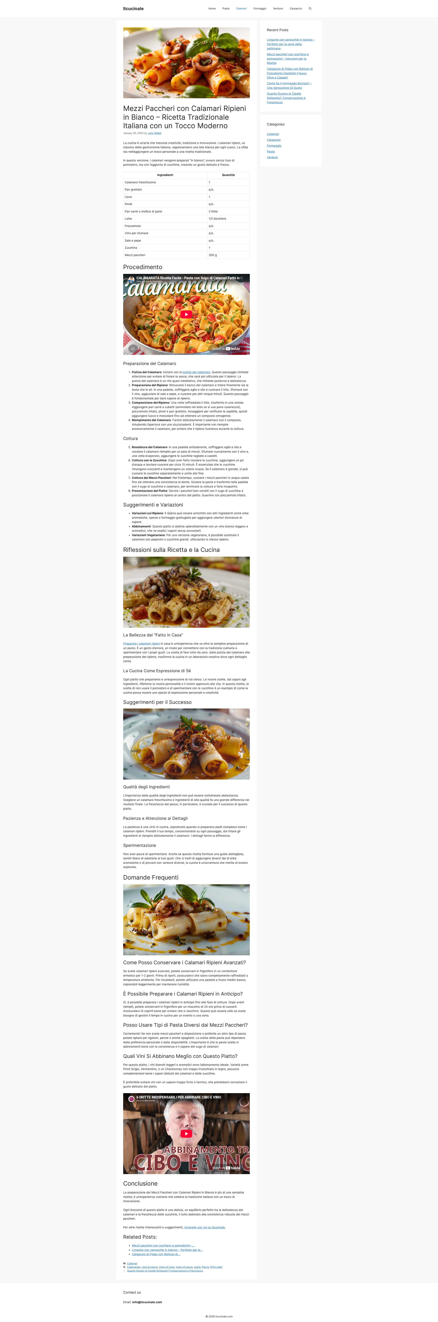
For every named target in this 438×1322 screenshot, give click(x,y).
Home (212, 8)
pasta (197, 1267)
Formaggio (260, 8)
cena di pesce (150, 1267)
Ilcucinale (133, 8)
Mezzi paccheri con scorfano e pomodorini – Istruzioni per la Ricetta (288, 59)
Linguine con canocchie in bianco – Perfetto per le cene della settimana (291, 44)
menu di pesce (184, 1267)
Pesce (205, 1267)
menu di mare (167, 1267)
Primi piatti (216, 1267)
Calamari (241, 8)
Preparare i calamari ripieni (141, 643)
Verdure (278, 8)
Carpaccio (296, 8)
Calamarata (133, 1267)
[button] (310, 8)
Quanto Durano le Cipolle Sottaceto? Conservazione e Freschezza (165, 1270)
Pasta (226, 8)
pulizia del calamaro (196, 372)
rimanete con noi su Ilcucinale (204, 1227)
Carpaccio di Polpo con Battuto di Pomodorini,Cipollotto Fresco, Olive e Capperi (290, 73)
